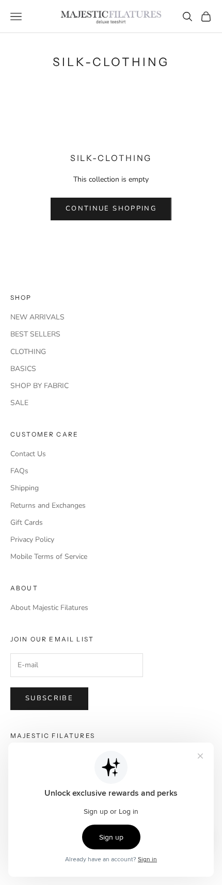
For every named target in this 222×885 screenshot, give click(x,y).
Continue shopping (111, 208)
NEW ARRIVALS (37, 317)
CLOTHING (28, 352)
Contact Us (28, 454)
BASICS (23, 369)
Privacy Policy (32, 539)
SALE (19, 403)
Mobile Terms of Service (48, 556)
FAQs (19, 471)
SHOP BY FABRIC (39, 386)
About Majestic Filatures (49, 608)
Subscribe (49, 698)
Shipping (24, 488)
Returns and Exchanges (48, 505)
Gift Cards (26, 522)
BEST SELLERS (35, 334)
